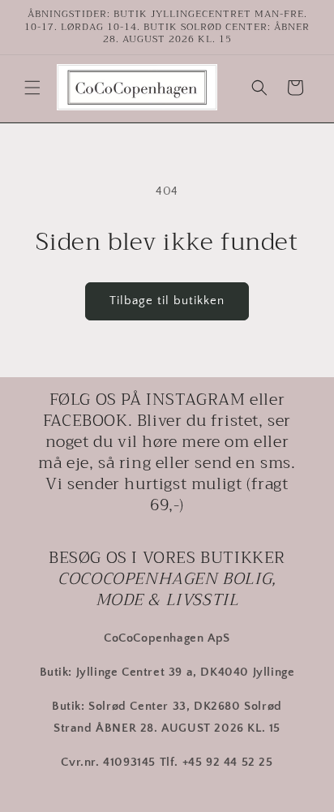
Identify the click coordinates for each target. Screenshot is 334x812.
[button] (32, 87)
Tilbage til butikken (167, 300)
